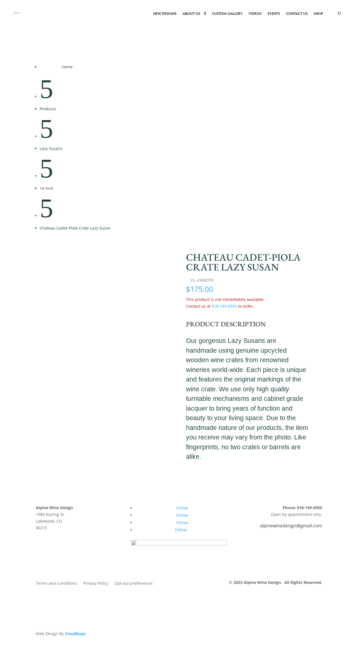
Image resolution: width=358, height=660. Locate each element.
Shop (318, 13)
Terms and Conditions (56, 583)
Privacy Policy (95, 583)
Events (274, 13)
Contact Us (297, 13)
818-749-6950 (224, 306)
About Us (191, 13)
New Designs (164, 13)
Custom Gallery (227, 13)
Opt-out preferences (133, 583)
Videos (255, 13)
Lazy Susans (51, 148)
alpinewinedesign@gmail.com (291, 526)
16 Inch (46, 188)
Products (48, 108)
